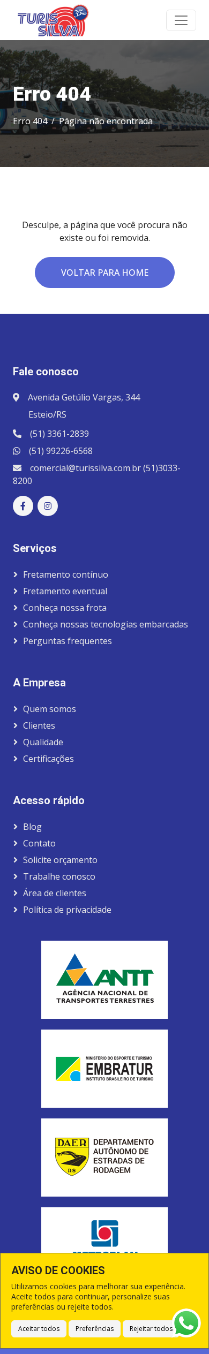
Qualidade (43, 742)
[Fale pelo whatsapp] (186, 1323)
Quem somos (49, 709)
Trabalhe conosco (59, 876)
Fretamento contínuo (65, 574)
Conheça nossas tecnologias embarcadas (105, 624)
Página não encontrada (106, 121)
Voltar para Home (104, 272)
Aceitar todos (38, 1328)
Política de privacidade (67, 910)
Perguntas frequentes (67, 641)
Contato (39, 843)
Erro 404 (30, 121)
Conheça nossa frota (65, 608)
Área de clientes (54, 893)
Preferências (95, 1328)
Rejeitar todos (151, 1328)
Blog (32, 827)
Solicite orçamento (60, 860)
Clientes (39, 725)
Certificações (48, 759)
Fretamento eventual (65, 591)
